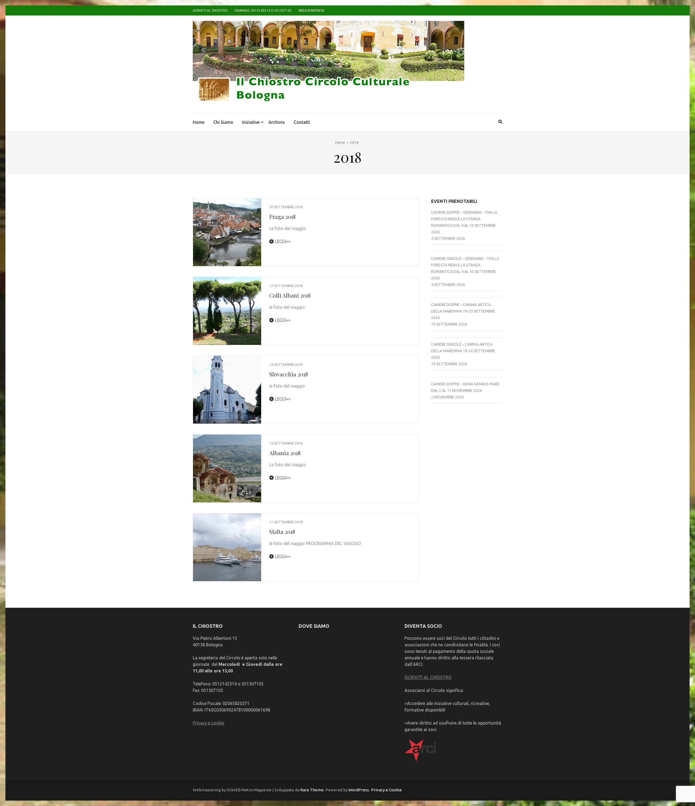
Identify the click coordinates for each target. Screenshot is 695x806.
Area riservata (311, 10)
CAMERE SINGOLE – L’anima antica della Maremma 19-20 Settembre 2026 (463, 351)
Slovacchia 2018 (288, 374)
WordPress (358, 790)
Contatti (302, 122)
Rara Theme (312, 790)
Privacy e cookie (208, 722)
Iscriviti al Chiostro (210, 10)
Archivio (276, 122)
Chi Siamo (223, 122)
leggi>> (282, 241)
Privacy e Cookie (386, 790)
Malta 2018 (282, 531)
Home (198, 122)
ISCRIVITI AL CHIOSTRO (428, 677)
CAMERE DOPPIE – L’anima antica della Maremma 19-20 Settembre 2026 (463, 311)
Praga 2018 (282, 216)
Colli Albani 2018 (290, 295)
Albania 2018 (285, 452)
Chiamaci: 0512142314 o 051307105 (263, 10)
